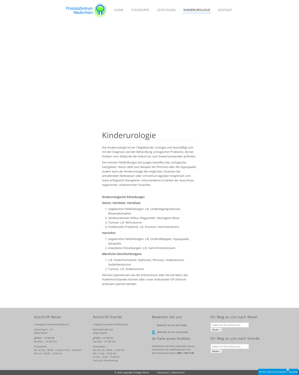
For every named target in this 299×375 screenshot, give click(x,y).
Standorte (140, 10)
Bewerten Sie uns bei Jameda (172, 332)
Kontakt (225, 10)
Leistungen (166, 10)
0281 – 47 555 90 (45, 337)
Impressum (163, 372)
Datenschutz (178, 372)
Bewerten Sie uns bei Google (171, 325)
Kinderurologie (196, 10)
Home (118, 10)
